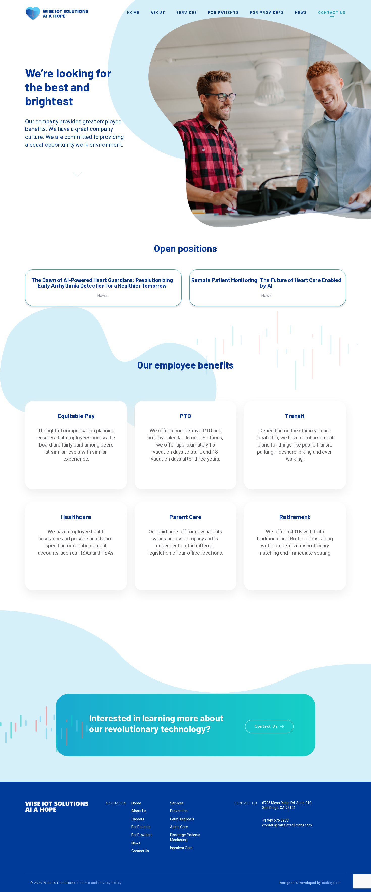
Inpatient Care (181, 848)
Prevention (179, 811)
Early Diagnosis (182, 819)
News (102, 295)
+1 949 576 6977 (275, 820)
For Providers (141, 835)
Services (177, 803)
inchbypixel (331, 883)
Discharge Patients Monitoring (185, 837)
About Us (138, 811)
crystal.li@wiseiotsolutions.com (287, 825)
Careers (137, 819)
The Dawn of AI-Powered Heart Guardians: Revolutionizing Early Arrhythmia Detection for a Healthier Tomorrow (102, 283)
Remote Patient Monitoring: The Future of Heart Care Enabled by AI (266, 283)
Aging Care (179, 827)
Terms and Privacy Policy (101, 883)
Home (136, 803)
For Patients (141, 827)
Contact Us (140, 851)
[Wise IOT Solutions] (56, 13)
